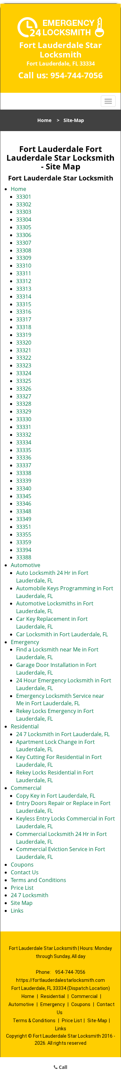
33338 (23, 473)
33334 (23, 442)
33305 (23, 227)
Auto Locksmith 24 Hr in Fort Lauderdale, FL (52, 576)
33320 (23, 342)
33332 (23, 434)
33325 (23, 381)
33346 (23, 503)
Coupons (22, 864)
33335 (23, 450)
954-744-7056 (76, 75)
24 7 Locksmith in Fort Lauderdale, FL (63, 734)
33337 (23, 465)
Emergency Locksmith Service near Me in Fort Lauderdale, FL (60, 699)
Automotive (25, 565)
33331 (23, 427)
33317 (23, 319)
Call (62, 1067)
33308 (23, 250)
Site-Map (97, 1020)
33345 (23, 496)
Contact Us (25, 872)
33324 (23, 373)
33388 (23, 557)
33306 (23, 235)
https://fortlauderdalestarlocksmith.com (60, 980)
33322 (23, 357)
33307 (23, 242)
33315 (23, 304)
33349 (23, 519)
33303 (23, 211)
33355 (23, 534)
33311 (23, 273)
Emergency (25, 642)
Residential (25, 726)
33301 (23, 196)
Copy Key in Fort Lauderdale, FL (55, 795)
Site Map (22, 903)
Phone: (44, 972)
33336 (23, 457)
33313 (23, 288)
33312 (23, 281)
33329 (23, 411)
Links (17, 910)
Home (44, 120)
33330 (23, 419)
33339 (23, 480)
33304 (23, 219)
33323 (23, 365)
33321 (23, 350)
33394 (23, 550)
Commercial (26, 788)
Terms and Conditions (38, 880)
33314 (23, 296)
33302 (23, 204)
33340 (23, 488)
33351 (23, 526)
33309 (23, 258)
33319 (23, 334)
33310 (23, 265)
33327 (23, 396)
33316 (23, 311)
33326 (23, 388)
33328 (23, 403)
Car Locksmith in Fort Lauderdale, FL (62, 634)
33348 (23, 511)
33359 (23, 542)
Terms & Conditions (34, 1020)
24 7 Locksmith (29, 895)
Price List (22, 887)
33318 (23, 327)
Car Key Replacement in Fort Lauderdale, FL (52, 622)
